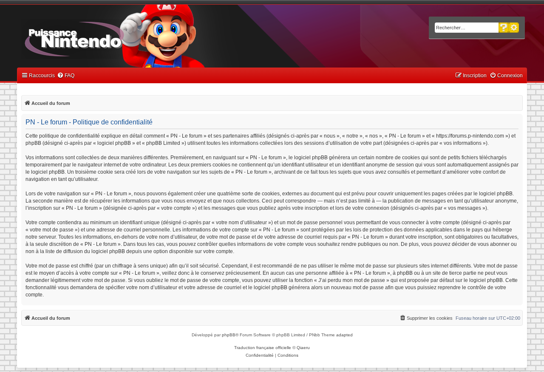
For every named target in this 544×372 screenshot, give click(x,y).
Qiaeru (303, 347)
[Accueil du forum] (98, 37)
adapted (344, 335)
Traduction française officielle (262, 347)
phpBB (228, 335)
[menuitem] (65, 76)
